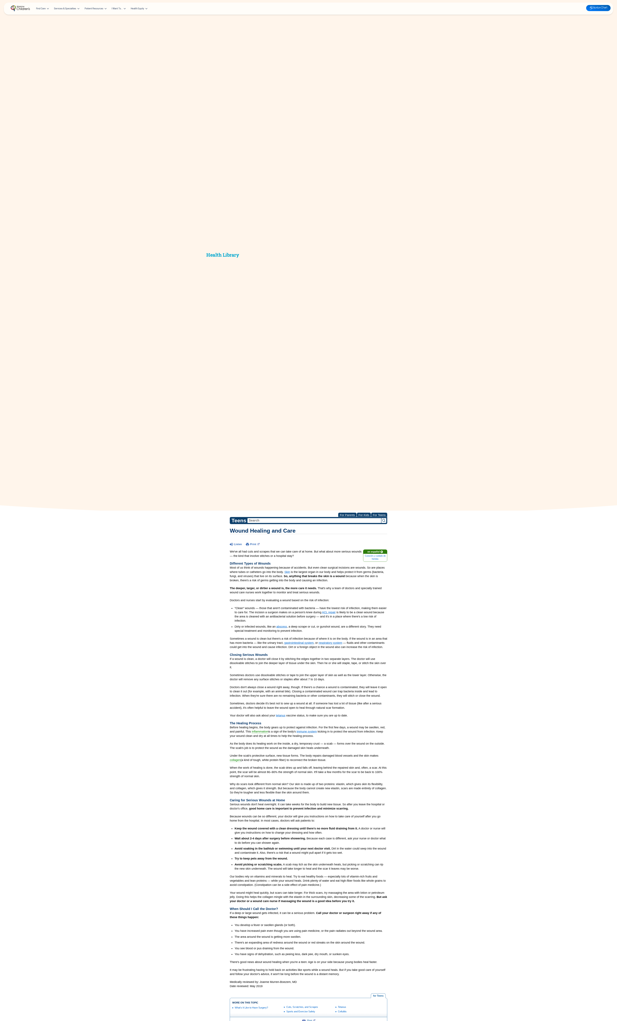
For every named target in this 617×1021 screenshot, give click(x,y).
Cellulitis (342, 1011)
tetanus (280, 715)
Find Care (41, 8)
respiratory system (330, 642)
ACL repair (329, 612)
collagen (235, 760)
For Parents (347, 515)
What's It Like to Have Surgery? (251, 1007)
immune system (307, 731)
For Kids (363, 515)
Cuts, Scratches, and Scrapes (302, 1007)
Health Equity (137, 8)
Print (253, 544)
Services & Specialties (65, 8)
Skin (287, 572)
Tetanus (342, 1007)
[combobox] (314, 520)
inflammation (260, 731)
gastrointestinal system (299, 642)
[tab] (378, 995)
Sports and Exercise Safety (300, 1011)
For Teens (379, 515)
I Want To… (117, 8)
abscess (281, 626)
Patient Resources (94, 8)
